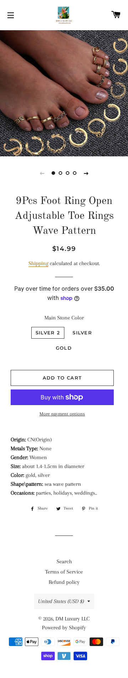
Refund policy (64, 582)
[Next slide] (86, 173)
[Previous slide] (42, 173)
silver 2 (48, 332)
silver (82, 332)
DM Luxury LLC (72, 618)
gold (64, 348)
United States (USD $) (61, 601)
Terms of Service (64, 572)
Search (64, 561)
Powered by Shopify (64, 627)
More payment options (62, 413)
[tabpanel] (64, 92)
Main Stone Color (64, 317)
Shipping (38, 263)
